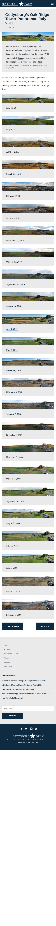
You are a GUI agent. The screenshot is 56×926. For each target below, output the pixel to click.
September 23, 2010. (15, 284)
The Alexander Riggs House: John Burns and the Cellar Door (26, 694)
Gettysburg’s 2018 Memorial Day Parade (18, 689)
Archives (7, 649)
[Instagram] (31, 728)
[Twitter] (26, 728)
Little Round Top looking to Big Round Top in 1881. (22, 685)
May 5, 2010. (12, 350)
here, (20, 57)
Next (44, 626)
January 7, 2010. (14, 414)
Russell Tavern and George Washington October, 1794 (24, 681)
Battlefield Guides (11, 654)
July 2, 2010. (12, 328)
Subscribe (8, 666)
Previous (13, 626)
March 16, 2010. (13, 370)
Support (7, 662)
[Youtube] (36, 728)
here (40, 61)
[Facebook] (21, 728)
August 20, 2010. (14, 306)
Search (12, 716)
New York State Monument (12, 698)
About (6, 658)
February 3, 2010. (14, 392)
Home (6, 645)
